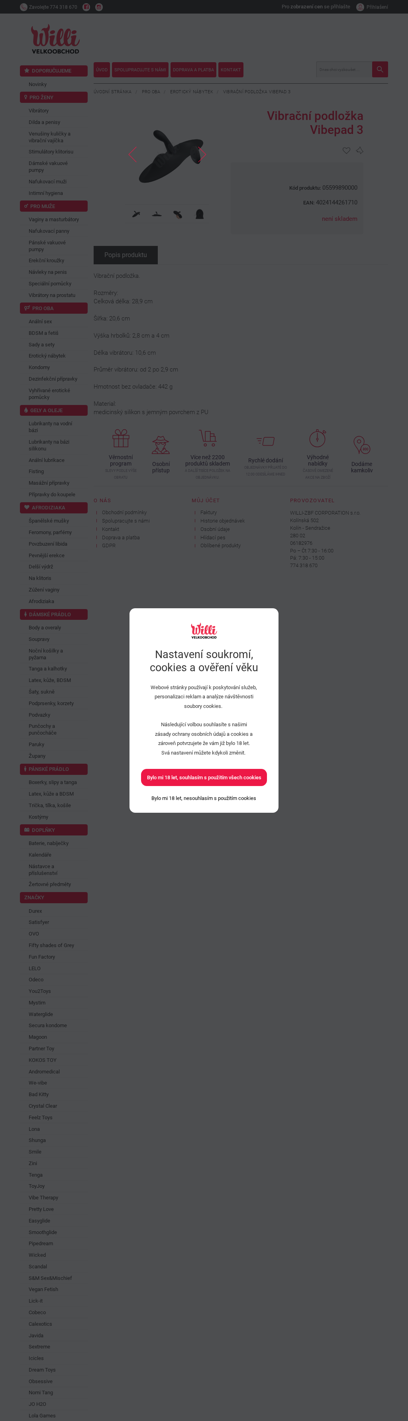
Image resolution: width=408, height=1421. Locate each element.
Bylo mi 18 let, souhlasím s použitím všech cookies (204, 777)
